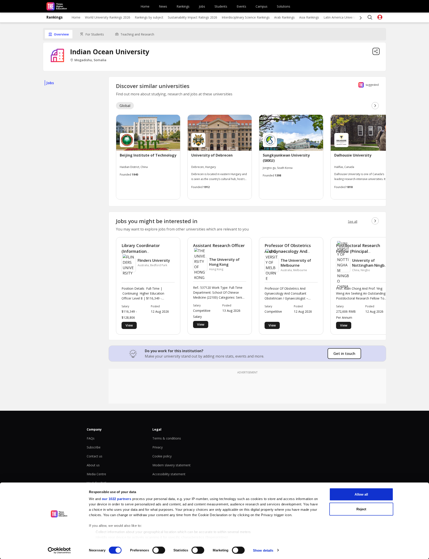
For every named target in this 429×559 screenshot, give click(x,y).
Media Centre (96, 474)
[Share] (376, 51)
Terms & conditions (166, 438)
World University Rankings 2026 (107, 17)
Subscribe (94, 447)
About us (93, 465)
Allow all (361, 494)
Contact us (94, 456)
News (163, 6)
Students (220, 6)
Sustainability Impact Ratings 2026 (192, 17)
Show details (263, 550)
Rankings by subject (149, 17)
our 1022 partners (116, 499)
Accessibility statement (168, 474)
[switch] (158, 550)
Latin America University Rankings (348, 17)
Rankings (183, 6)
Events (241, 6)
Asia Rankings (309, 17)
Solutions (283, 6)
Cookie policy (162, 456)
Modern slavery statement (171, 465)
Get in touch (344, 353)
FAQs (91, 438)
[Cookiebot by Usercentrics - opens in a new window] (59, 550)
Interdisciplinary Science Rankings (246, 17)
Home (145, 6)
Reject (361, 509)
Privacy (157, 447)
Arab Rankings (284, 17)
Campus (261, 6)
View (129, 325)
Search (370, 17)
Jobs (202, 6)
